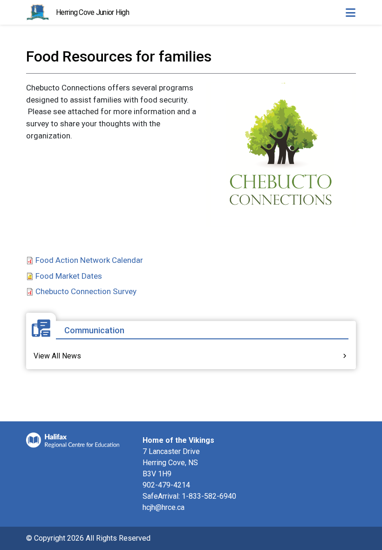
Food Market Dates (68, 276)
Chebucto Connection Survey (85, 291)
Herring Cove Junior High (92, 12)
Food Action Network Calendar (89, 260)
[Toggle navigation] (350, 12)
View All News (57, 355)
